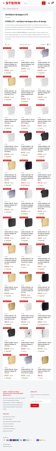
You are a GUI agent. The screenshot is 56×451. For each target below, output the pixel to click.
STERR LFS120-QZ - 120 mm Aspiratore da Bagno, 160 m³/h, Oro (11, 371)
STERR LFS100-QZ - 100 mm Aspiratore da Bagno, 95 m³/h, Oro (11, 289)
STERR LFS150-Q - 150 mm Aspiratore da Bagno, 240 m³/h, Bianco (27, 317)
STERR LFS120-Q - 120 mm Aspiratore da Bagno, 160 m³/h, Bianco (44, 92)
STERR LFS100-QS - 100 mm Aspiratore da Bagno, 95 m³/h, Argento (44, 344)
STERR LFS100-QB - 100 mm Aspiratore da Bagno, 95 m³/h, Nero (11, 233)
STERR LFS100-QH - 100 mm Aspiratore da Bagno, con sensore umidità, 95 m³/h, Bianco (28, 93)
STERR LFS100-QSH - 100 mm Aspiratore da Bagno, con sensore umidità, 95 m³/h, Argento (27, 206)
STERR (5, 60)
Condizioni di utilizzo (8, 426)
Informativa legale (7, 419)
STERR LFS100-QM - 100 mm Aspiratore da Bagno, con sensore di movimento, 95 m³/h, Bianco (11, 149)
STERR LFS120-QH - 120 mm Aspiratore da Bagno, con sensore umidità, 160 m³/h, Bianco (11, 65)
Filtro (8, 44)
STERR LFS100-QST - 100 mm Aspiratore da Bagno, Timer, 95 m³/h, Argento (27, 260)
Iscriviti (35, 405)
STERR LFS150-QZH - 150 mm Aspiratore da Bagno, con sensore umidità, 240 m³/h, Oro (27, 290)
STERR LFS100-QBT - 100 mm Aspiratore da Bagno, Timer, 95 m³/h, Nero (27, 233)
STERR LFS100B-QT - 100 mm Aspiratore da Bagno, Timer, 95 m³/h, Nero (27, 148)
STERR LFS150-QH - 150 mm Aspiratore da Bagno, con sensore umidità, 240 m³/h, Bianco (44, 177)
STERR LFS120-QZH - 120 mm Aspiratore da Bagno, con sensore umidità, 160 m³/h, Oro (10, 177)
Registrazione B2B (7, 431)
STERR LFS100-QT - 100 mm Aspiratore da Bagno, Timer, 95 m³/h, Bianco (27, 121)
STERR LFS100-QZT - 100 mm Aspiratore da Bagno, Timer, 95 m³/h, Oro (10, 92)
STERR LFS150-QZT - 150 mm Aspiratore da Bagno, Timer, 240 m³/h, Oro (10, 317)
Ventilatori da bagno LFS (12, 8)
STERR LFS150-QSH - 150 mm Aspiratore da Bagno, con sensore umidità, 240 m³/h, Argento (44, 65)
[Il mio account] (49, 3)
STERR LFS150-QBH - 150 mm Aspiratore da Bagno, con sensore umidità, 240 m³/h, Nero (27, 177)
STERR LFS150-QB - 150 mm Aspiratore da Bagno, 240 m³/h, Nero (44, 317)
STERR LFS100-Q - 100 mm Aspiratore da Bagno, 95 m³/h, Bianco (10, 121)
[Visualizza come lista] (50, 44)
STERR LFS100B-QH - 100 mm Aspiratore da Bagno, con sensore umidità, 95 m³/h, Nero (44, 149)
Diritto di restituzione (8, 423)
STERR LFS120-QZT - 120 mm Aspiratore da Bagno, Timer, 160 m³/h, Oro (44, 233)
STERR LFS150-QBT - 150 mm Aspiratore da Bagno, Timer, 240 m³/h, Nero (44, 289)
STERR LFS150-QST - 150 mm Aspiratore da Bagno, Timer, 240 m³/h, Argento (27, 371)
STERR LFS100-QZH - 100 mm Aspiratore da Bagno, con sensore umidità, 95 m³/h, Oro (10, 261)
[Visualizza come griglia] (47, 44)
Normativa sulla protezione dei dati (12, 421)
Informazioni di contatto (9, 416)
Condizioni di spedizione (9, 428)
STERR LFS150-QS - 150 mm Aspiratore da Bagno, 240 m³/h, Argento (11, 205)
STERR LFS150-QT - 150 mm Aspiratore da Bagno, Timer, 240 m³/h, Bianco (44, 121)
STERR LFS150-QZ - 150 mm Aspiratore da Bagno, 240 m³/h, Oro (44, 371)
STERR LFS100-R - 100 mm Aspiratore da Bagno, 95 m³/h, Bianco (27, 344)
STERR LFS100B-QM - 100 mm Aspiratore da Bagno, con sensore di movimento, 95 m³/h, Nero (44, 206)
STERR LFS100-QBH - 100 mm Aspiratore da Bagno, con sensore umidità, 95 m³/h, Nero (44, 261)
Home (4, 8)
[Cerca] (44, 3)
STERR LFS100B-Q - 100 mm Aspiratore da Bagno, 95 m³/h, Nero (11, 344)
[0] (52, 3)
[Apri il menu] (3, 3)
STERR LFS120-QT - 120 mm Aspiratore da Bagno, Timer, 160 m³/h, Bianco (27, 64)
